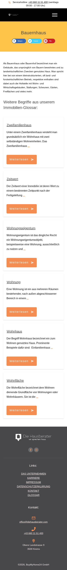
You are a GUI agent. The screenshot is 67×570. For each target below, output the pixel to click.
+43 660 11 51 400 (38, 2)
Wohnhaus (14, 331)
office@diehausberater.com (33, 522)
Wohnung (13, 282)
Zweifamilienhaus (19, 125)
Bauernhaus (33, 32)
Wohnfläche (15, 380)
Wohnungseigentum (21, 228)
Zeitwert (12, 179)
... (29, 146)
